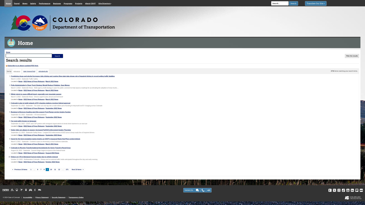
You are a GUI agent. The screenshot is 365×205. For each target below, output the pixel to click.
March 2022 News (52, 81)
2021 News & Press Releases (34, 144)
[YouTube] (348, 190)
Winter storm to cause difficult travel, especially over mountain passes (36, 94)
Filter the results (352, 56)
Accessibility (27, 197)
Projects (78, 3)
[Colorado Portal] (353, 197)
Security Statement (58, 197)
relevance (16, 71)
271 (67, 169)
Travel (17, 3)
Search (293, 3)
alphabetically (43, 71)
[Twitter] (334, 190)
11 (55, 169)
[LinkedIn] (352, 190)
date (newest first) (29, 71)
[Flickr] (361, 190)
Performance (44, 3)
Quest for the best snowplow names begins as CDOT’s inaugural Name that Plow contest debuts (45, 139)
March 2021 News (52, 144)
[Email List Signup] (357, 190)
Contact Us (189, 190)
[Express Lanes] (5, 190)
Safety (33, 3)
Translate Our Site (315, 3)
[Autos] (30, 190)
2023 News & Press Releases (34, 135)
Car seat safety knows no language (23, 121)
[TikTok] (343, 190)
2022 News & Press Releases (34, 81)
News (24, 3)
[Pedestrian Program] (35, 190)
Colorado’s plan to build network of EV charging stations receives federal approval (40, 103)
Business (57, 3)
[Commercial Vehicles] (39, 190)
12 (59, 169)
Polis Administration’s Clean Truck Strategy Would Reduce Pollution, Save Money (40, 85)
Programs (68, 3)
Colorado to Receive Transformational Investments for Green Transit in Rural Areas (41, 148)
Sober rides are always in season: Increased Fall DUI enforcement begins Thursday (41, 130)
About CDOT (90, 3)
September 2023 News (54, 135)
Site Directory (104, 3)
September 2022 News (54, 108)
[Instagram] (339, 190)
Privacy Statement (42, 197)
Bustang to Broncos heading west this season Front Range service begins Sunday (41, 112)
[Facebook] (330, 190)
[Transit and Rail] (17, 190)
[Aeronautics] (21, 190)
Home (8, 3)
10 (51, 169)
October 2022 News (53, 162)
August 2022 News (52, 153)
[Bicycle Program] (12, 190)
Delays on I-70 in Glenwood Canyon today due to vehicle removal (34, 157)
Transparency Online (76, 197)
